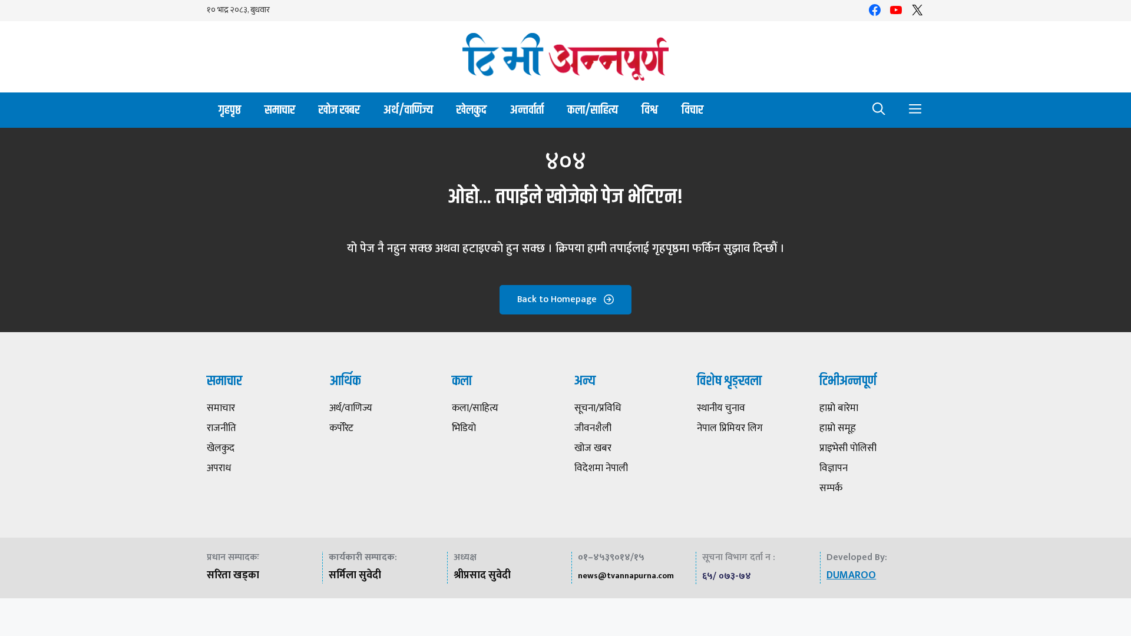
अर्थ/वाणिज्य (408, 110)
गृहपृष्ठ (230, 110)
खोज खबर (339, 110)
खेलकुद (472, 110)
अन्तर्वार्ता (527, 110)
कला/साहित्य (592, 110)
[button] (879, 110)
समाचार (279, 110)
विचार (692, 110)
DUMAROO (851, 575)
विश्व (649, 110)
